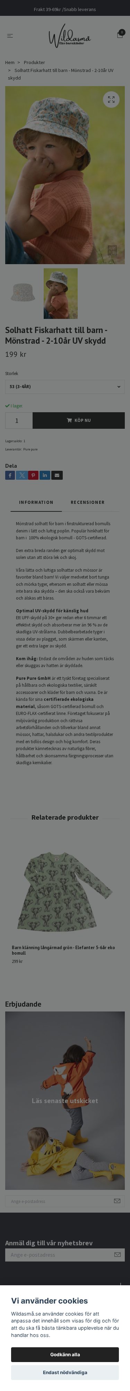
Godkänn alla (65, 1354)
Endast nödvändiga (65, 1372)
